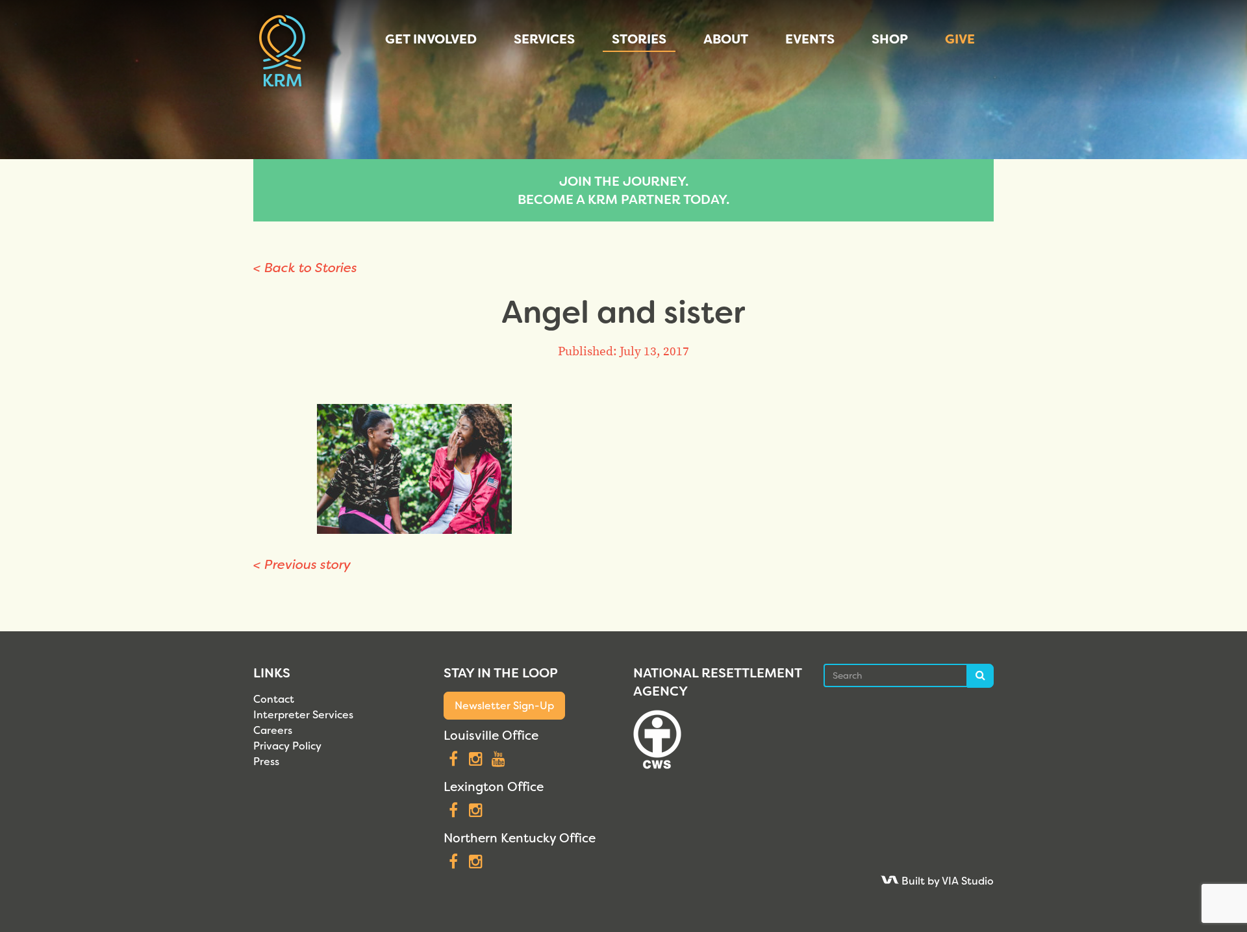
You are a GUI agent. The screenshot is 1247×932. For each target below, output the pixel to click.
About (725, 39)
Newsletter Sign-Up (504, 705)
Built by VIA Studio (946, 881)
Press (266, 761)
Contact (273, 699)
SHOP (890, 39)
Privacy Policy (287, 746)
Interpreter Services (303, 715)
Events (810, 39)
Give (960, 39)
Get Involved (431, 39)
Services (544, 39)
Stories (639, 39)
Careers (272, 730)
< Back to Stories (305, 267)
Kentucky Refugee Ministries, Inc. (282, 52)
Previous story (302, 564)
